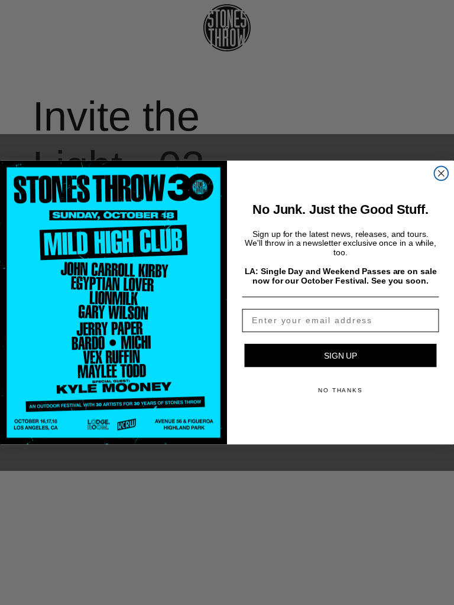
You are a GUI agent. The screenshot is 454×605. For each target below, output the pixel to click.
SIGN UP (340, 355)
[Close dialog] (441, 174)
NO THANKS (340, 390)
